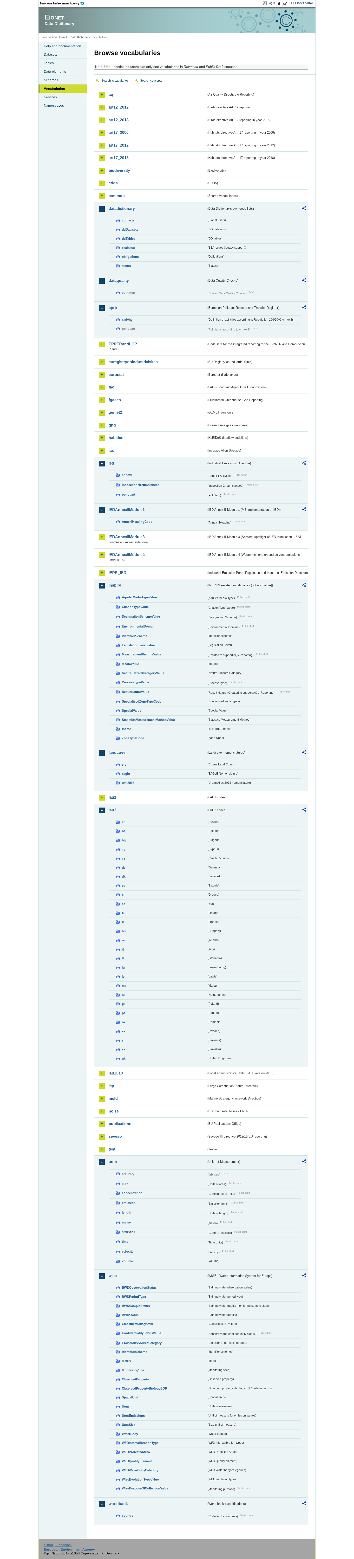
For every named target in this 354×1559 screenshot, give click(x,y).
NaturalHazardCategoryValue (143, 673)
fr (123, 922)
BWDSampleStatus (136, 1306)
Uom (125, 1406)
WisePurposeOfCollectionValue (145, 1488)
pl (123, 1004)
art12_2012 (119, 107)
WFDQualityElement (137, 1461)
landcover (118, 752)
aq (111, 94)
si (123, 1040)
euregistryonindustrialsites (133, 362)
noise (114, 1111)
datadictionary (122, 209)
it (123, 949)
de (123, 867)
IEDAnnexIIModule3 (127, 537)
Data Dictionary (80, 37)
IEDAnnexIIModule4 (127, 555)
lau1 (112, 797)
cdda (113, 183)
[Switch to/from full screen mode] (286, 3)
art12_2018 (119, 120)
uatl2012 (128, 783)
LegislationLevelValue (138, 645)
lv (123, 976)
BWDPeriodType (134, 1297)
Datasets (50, 54)
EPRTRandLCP (123, 344)
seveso (115, 1136)
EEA (63, 3)
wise (113, 1276)
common (117, 196)
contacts (128, 220)
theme (126, 729)
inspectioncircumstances (140, 485)
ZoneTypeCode (133, 738)
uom (113, 1162)
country (127, 1515)
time (125, 1241)
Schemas (51, 80)
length (126, 1212)
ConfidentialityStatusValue (141, 1333)
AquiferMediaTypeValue (139, 597)
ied (111, 463)
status (126, 266)
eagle (126, 774)
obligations (130, 257)
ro (123, 1022)
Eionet (63, 37)
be (123, 831)
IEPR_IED (117, 573)
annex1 (127, 475)
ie (123, 940)
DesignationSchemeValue (141, 616)
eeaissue (128, 248)
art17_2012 (119, 145)
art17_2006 (119, 132)
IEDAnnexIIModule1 (127, 510)
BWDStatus (130, 1315)
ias (111, 450)
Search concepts (151, 80)
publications (120, 1124)
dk (123, 876)
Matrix (126, 1361)
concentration (132, 1193)
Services (50, 97)
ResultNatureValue (135, 692)
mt (124, 986)
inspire (115, 585)
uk (123, 1058)
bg (124, 840)
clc (124, 764)
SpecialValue (131, 710)
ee (123, 885)
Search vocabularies (114, 80)
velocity (127, 1251)
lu (123, 967)
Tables (49, 63)
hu (124, 931)
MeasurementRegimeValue (141, 654)
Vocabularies (54, 89)
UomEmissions (133, 1415)
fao (111, 387)
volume (127, 1261)
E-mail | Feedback (58, 1545)
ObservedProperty (135, 1379)
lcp (111, 1086)
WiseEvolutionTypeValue (140, 1479)
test (112, 1149)
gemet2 (115, 412)
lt (123, 958)
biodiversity (119, 170)
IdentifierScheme (134, 636)
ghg (112, 425)
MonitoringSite (133, 1370)
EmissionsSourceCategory (142, 1343)
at (123, 822)
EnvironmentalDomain (138, 626)
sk (123, 1049)
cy (123, 849)
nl (123, 995)
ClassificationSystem (137, 1324)
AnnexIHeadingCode (137, 522)
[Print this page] (280, 3)
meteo (126, 1222)
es (123, 904)
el (123, 895)
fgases (115, 400)
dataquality (119, 280)
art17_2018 (119, 158)
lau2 (112, 810)
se (123, 1031)
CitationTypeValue (135, 607)
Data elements (55, 71)
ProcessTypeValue (135, 682)
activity (127, 320)
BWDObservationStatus (139, 1287)
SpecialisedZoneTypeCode (141, 701)
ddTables (128, 238)
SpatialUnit (130, 1397)
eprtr (113, 308)
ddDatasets (130, 229)
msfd (113, 1098)
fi (123, 913)
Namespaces (54, 105)
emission (129, 1203)
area (125, 1183)
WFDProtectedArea (136, 1452)
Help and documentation (62, 46)
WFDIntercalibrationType (140, 1443)
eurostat (116, 375)
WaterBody (130, 1434)
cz (123, 858)
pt (123, 1013)
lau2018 (116, 1073)
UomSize (128, 1425)
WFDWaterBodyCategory (140, 1470)
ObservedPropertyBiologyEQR (144, 1388)
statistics (128, 1232)
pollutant (128, 494)
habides (116, 438)
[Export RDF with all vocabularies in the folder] (304, 209)
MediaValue (130, 664)
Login (271, 3)
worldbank (118, 1504)
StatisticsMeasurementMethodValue (148, 720)
